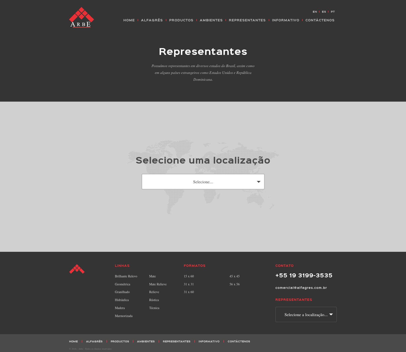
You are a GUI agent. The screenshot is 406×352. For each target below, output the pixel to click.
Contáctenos (320, 20)
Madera (120, 308)
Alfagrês (152, 20)
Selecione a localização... (306, 314)
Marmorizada (124, 316)
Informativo (285, 20)
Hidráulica (122, 300)
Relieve (154, 292)
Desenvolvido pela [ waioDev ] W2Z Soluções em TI (333, 348)
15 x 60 (189, 276)
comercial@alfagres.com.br (301, 287)
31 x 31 (189, 284)
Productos (181, 20)
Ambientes (211, 20)
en (315, 11)
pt (333, 11)
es (324, 11)
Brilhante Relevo (126, 276)
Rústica (154, 300)
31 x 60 (189, 292)
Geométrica (122, 284)
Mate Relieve (158, 284)
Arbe (82, 17)
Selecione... (203, 181)
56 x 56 (235, 284)
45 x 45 (235, 276)
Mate (152, 276)
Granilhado (122, 292)
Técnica (154, 308)
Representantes (247, 20)
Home (129, 20)
